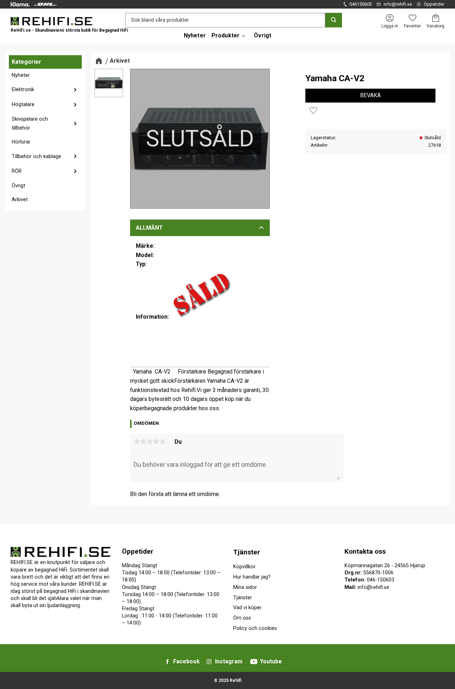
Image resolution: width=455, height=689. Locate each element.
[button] (412, 18)
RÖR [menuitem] (17, 171)
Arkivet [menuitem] (20, 200)
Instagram (228, 661)
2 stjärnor (143, 441)
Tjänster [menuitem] (246, 552)
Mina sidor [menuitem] (245, 587)
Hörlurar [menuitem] (21, 142)
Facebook (186, 661)
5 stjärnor (162, 441)
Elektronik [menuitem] (23, 90)
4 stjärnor (156, 441)
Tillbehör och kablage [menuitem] (36, 156)
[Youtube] (253, 661)
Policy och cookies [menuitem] (255, 628)
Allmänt (149, 227)
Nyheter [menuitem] (195, 35)
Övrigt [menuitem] (262, 35)
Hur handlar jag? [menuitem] (252, 577)
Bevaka (370, 95)
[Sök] (333, 20)
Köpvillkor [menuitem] (244, 567)
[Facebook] (167, 661)
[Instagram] (209, 661)
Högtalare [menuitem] (23, 104)
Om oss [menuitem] (242, 618)
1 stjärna (137, 441)
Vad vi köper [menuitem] (247, 608)
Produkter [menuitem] (226, 35)
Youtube (271, 661)
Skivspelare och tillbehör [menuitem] (30, 123)
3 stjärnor (149, 441)
